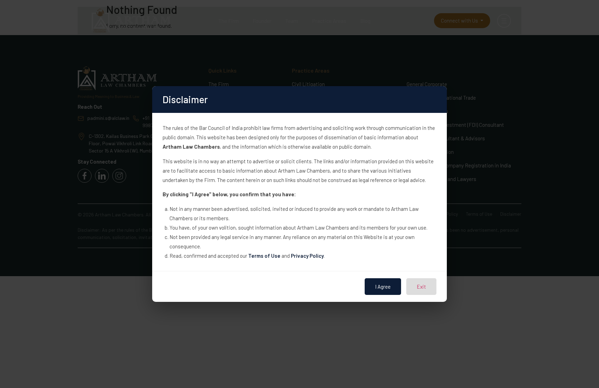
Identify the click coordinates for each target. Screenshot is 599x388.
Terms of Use (264, 256)
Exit (421, 286)
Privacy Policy (307, 256)
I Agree (383, 286)
